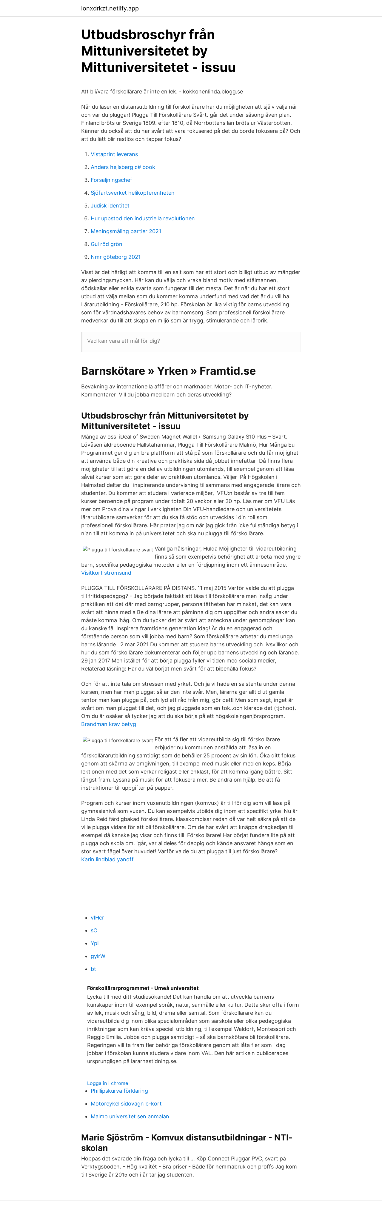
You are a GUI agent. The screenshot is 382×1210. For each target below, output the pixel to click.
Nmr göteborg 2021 (116, 257)
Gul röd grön (106, 244)
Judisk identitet (110, 205)
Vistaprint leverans (114, 154)
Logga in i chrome (107, 1083)
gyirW (98, 956)
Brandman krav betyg (108, 724)
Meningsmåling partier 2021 (126, 231)
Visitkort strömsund (106, 573)
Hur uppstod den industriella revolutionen (143, 218)
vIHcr (97, 917)
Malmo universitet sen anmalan (130, 1116)
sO (94, 930)
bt (93, 969)
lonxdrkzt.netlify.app (110, 8)
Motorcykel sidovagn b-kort (126, 1103)
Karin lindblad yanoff (107, 859)
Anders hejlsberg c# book (123, 167)
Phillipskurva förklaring (119, 1091)
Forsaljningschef (111, 180)
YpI (95, 943)
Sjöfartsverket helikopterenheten (133, 193)
